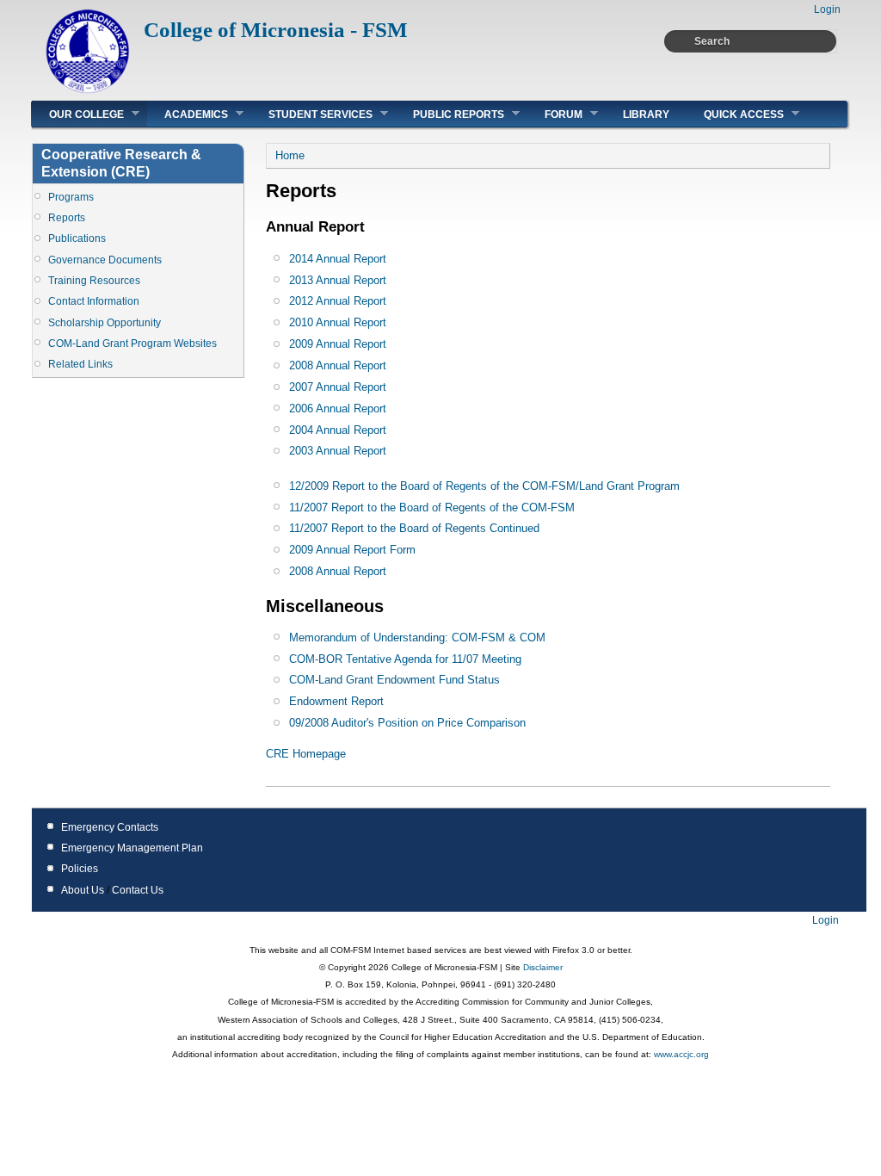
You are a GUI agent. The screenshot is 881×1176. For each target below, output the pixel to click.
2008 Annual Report (337, 365)
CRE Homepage (306, 753)
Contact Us (137, 890)
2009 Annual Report (337, 343)
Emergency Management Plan (132, 848)
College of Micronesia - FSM (276, 29)
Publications (77, 238)
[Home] (88, 90)
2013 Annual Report (337, 280)
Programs (71, 197)
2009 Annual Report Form (352, 549)
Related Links (80, 364)
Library (646, 114)
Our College (78, 114)
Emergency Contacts (109, 827)
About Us (82, 890)
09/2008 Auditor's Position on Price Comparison (407, 722)
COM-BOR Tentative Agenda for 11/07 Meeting (405, 659)
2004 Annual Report (337, 430)
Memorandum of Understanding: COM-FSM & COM (417, 637)
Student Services (312, 114)
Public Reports (450, 114)
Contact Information (93, 301)
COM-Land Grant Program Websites (132, 343)
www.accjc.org (680, 1054)
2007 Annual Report (337, 387)
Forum (554, 114)
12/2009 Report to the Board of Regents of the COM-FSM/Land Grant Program (484, 486)
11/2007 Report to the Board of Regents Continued (414, 528)
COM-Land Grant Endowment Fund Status (394, 679)
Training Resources (94, 281)
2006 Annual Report (337, 408)
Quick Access (735, 114)
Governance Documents (105, 260)
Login (827, 9)
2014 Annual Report (337, 258)
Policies (79, 869)
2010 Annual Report (337, 322)
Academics (187, 114)
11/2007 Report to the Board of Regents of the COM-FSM (432, 507)
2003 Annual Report (337, 450)
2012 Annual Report (337, 300)
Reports (66, 218)
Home (290, 155)
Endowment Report (336, 701)
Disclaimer (542, 967)
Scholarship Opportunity (104, 323)
